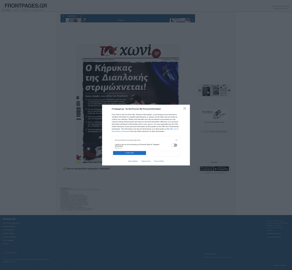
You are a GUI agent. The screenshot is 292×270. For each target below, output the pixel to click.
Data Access (146, 161)
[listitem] (146, 140)
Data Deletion (133, 161)
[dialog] (146, 135)
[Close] (185, 109)
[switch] (174, 145)
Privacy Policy (159, 161)
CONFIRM (129, 153)
